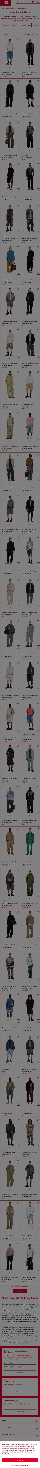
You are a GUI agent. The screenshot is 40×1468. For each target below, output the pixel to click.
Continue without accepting (20, 1465)
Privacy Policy (26, 1452)
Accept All (20, 1460)
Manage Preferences (8, 1452)
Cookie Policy (6, 1454)
